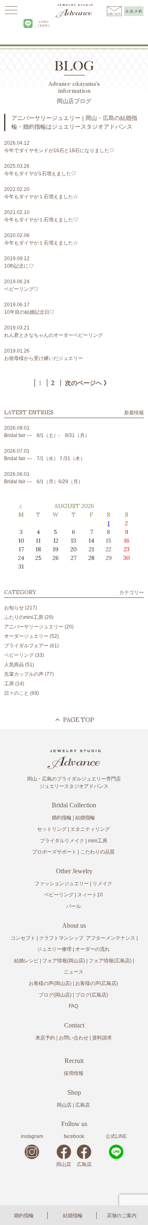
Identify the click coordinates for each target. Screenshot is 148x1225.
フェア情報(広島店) (110, 961)
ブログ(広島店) (91, 995)
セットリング (52, 829)
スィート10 (90, 895)
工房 (9, 684)
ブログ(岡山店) (55, 995)
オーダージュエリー (26, 636)
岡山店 (64, 1105)
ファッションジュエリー (62, 883)
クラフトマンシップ (61, 938)
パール (73, 906)
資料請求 (102, 1038)
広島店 (82, 1105)
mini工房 (97, 841)
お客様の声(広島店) (96, 983)
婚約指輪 (24, 1215)
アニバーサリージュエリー (33, 627)
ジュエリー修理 (54, 949)
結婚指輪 (73, 1215)
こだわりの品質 (97, 852)
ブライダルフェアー (26, 646)
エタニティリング (90, 829)
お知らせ (14, 608)
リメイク (102, 883)
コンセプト (23, 938)
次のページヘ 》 (87, 383)
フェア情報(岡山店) (63, 961)
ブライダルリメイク (62, 841)
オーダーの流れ (92, 949)
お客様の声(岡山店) (50, 983)
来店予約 (45, 1038)
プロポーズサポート (54, 852)
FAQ (73, 1006)
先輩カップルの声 (24, 674)
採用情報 (73, 1073)
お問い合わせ (73, 1038)
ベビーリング (19, 655)
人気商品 (14, 665)
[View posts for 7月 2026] (18, 506)
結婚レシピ (26, 961)
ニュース (73, 972)
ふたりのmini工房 (23, 617)
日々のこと (16, 693)
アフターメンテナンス (110, 938)
